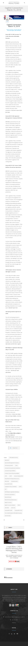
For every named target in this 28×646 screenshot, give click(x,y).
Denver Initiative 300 (18, 476)
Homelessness (14, 481)
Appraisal (7, 460)
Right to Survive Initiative (10, 505)
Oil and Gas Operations (10, 494)
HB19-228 (7, 481)
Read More (14, 602)
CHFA (16, 465)
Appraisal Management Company (12, 462)
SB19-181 (8, 171)
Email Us (14, 622)
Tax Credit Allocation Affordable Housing (13, 513)
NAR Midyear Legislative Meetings (12, 491)
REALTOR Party (8, 497)
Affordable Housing (14, 457)
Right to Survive (8, 502)
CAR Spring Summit (9, 465)
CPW (6, 476)
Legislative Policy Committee (10, 486)
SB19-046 (8, 121)
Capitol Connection (9, 29)
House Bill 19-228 (8, 484)
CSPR (10, 476)
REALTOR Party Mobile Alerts (11, 499)
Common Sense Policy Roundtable (12, 473)
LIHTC (20, 486)
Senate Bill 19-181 (18, 510)
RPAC (19, 505)
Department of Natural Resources (12, 478)
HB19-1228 (8, 42)
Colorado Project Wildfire (10, 470)
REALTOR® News (18, 30)
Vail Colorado (7, 515)
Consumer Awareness (17, 29)
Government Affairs (10, 30)
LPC (5, 489)
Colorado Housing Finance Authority (12, 468)
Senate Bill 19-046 (8, 510)
